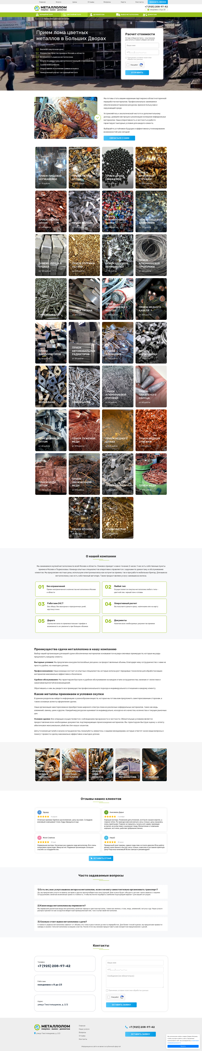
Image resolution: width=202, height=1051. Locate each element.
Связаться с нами (119, 138)
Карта (123, 2)
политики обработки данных (139, 58)
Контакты (140, 2)
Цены (74, 2)
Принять (183, 1046)
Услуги (58, 2)
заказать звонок (157, 2)
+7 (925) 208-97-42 (156, 7)
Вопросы (107, 2)
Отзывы (91, 2)
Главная (42, 2)
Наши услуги (84, 1029)
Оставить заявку (140, 1034)
